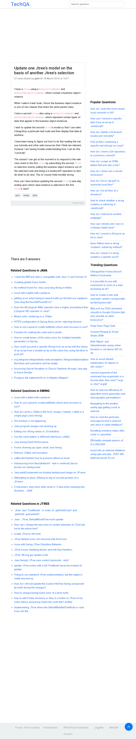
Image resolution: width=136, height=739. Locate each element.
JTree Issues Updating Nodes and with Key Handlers (43, 549)
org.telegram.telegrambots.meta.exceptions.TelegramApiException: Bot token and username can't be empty (51, 361)
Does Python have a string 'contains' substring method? (106, 245)
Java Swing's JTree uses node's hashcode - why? (41, 560)
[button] (129, 727)
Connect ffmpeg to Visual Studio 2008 (104, 333)
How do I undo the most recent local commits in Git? (107, 110)
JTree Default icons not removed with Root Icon (40, 539)
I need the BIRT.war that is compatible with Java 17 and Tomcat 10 (50, 277)
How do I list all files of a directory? (104, 192)
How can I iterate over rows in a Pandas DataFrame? (107, 226)
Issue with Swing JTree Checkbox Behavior (38, 544)
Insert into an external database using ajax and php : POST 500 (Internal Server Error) (107, 454)
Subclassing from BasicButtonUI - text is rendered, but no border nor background (46, 465)
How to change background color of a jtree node (41, 593)
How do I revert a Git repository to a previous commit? (107, 153)
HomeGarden (50, 727)
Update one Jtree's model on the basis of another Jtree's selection (44, 70)
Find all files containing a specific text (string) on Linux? (107, 144)
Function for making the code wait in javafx (38, 332)
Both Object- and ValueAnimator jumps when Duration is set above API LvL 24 (106, 347)
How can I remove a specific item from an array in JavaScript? (106, 122)
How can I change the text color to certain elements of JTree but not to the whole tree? (49, 526)
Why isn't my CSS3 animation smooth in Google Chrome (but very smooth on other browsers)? (107, 314)
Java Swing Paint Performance (31, 442)
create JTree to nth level (27, 534)
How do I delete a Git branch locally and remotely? (106, 134)
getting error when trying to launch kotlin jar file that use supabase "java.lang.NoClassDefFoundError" (50, 300)
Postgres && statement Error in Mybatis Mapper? (41, 377)
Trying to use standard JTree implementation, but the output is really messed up (48, 576)
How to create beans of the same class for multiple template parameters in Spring (47, 339)
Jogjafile (98, 727)
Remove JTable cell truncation (30, 453)
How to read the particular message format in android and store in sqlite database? (106, 421)
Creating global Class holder (30, 282)
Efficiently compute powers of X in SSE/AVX (106, 442)
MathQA (113, 727)
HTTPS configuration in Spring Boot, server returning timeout (47, 321)
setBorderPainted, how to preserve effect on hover (42, 458)
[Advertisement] (72, 35)
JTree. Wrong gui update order (31, 555)
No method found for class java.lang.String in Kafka (43, 287)
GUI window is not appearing (30, 421)
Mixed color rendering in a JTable (33, 316)
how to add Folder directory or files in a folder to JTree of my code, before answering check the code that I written (48, 600)
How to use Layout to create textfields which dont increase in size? (51, 327)
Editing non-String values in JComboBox (36, 431)
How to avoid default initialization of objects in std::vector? (104, 363)
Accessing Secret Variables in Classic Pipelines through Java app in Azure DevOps (50, 370)
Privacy (19, 727)
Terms (27, 727)
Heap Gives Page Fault (102, 326)
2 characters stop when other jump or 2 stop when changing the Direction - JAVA (49, 489)
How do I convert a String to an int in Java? (107, 235)
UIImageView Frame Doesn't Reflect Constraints (105, 273)
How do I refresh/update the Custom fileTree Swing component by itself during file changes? (49, 585)
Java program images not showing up (35, 426)
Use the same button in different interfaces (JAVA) (42, 436)
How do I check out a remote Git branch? (106, 173)
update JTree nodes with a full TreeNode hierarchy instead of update (48, 567)
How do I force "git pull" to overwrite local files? (105, 183)
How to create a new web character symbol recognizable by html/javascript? (107, 299)
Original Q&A (78, 203)
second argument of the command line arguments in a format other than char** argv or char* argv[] (107, 378)
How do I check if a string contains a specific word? (104, 255)
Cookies (35, 727)
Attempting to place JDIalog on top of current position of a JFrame (46, 479)
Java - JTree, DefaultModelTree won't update (38, 519)
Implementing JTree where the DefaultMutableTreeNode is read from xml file (49, 609)
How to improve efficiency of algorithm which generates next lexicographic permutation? (107, 394)
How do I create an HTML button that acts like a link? (105, 163)
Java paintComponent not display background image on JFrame (49, 472)
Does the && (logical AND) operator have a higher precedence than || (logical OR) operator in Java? (51, 309)
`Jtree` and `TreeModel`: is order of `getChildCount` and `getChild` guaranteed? (45, 512)
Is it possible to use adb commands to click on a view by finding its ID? (106, 285)
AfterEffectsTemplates (76, 727)
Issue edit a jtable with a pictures (32, 293)
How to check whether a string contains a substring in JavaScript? (107, 204)
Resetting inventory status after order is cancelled (107, 432)
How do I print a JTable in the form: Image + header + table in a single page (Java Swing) (49, 414)
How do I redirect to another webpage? (106, 216)
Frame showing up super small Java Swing (38, 447)
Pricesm (68, 734)
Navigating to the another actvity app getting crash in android (105, 407)
